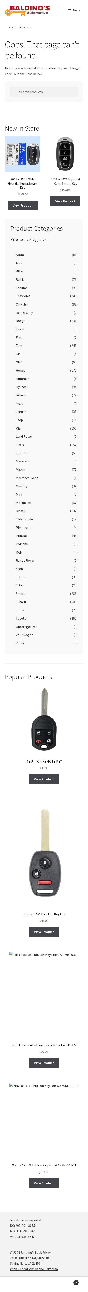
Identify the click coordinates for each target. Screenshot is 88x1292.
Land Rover (24, 436)
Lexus (20, 445)
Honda (20, 370)
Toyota (21, 618)
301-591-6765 (26, 1231)
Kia (18, 428)
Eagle (20, 329)
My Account (14, 1284)
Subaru (21, 602)
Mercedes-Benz (27, 478)
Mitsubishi (23, 503)
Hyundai (22, 387)
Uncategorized (26, 627)
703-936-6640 (25, 1236)
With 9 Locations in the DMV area (34, 1269)
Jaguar (21, 411)
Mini (19, 494)
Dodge (20, 321)
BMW (19, 271)
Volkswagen (24, 635)
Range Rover (25, 560)
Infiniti (21, 395)
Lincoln (21, 453)
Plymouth (23, 527)
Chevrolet (23, 296)
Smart (20, 593)
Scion (20, 585)
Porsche (22, 544)
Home (12, 27)
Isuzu (19, 403)
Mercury (21, 486)
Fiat (19, 337)
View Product (23, 205)
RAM (19, 552)
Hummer (22, 379)
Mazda (20, 469)
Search (44, 1284)
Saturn (21, 577)
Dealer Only (24, 312)
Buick (20, 279)
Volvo (20, 643)
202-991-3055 (25, 1225)
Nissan (21, 511)
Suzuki (20, 610)
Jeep (19, 420)
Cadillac (21, 288)
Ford (19, 345)
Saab (19, 569)
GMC (19, 362)
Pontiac (21, 535)
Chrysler (22, 304)
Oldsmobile (24, 519)
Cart (68, 1281)
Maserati (22, 461)
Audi (19, 263)
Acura (20, 254)
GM (18, 354)
